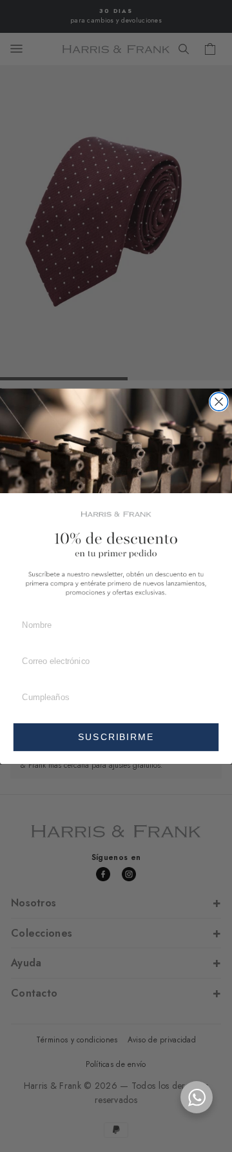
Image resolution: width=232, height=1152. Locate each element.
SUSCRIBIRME (116, 737)
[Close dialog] (219, 402)
